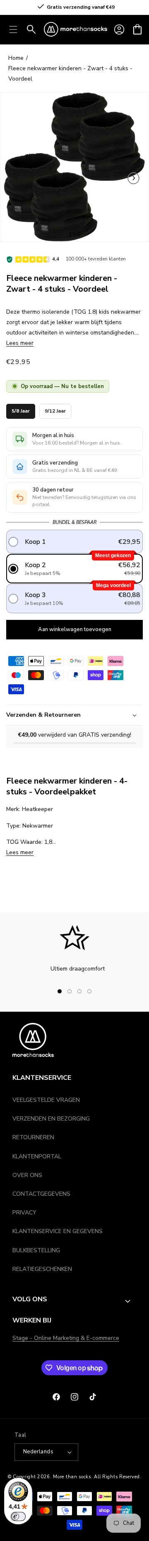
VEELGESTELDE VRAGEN (46, 1100)
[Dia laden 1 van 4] (60, 991)
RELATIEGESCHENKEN (42, 1269)
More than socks (72, 1477)
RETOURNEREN (33, 1137)
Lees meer (20, 343)
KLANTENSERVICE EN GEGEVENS (57, 1231)
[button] (137, 29)
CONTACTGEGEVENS (41, 1194)
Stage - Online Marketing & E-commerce (65, 1338)
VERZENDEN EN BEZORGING (51, 1119)
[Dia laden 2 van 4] (69, 991)
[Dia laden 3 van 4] (79, 991)
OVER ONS (27, 1175)
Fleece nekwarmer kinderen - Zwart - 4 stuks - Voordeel (70, 73)
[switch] (18, 1516)
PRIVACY (24, 1213)
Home (16, 58)
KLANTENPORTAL (36, 1156)
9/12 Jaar (55, 409)
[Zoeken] (31, 29)
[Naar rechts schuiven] (103, 991)
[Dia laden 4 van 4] (89, 991)
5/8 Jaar (20, 409)
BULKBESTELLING (36, 1250)
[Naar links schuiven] (133, 178)
